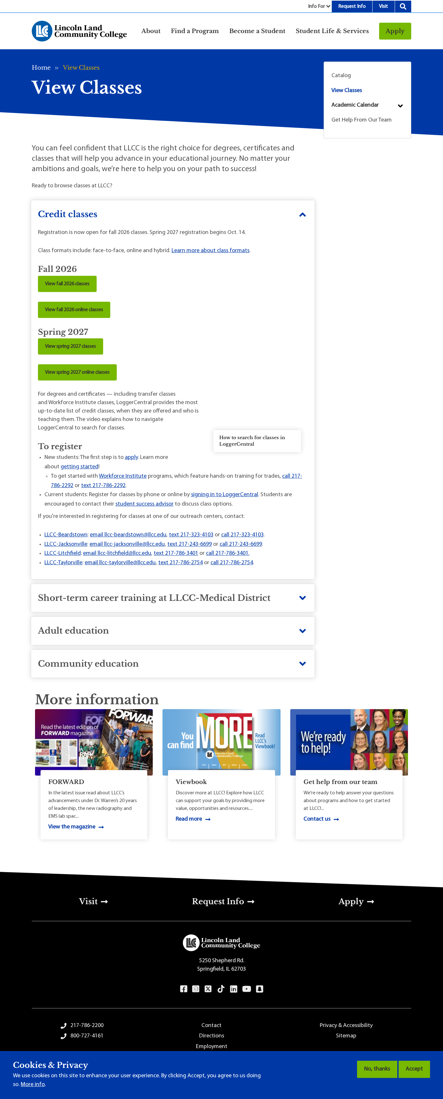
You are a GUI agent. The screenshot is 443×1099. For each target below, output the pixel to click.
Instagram (195, 989)
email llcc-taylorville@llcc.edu (120, 563)
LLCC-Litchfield (62, 553)
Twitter (208, 989)
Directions (211, 1036)
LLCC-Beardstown (66, 535)
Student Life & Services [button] (332, 31)
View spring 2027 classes (70, 346)
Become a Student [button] (257, 31)
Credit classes (67, 214)
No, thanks (377, 1069)
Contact (211, 1026)
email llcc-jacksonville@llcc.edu (127, 544)
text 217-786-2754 (180, 563)
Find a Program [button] (195, 31)
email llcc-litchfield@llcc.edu (117, 553)
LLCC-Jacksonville (65, 544)
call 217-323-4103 (242, 535)
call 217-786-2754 (231, 563)
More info (33, 1085)
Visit (383, 6)
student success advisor (144, 504)
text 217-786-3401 (176, 553)
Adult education (73, 630)
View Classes (346, 91)
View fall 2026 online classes (74, 309)
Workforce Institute (123, 476)
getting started (79, 467)
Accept (414, 1069)
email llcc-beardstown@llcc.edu (128, 535)
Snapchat (259, 989)
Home (41, 67)
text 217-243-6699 (189, 544)
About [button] (151, 31)
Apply (395, 31)
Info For (316, 6)
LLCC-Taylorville (63, 563)
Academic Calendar (355, 105)
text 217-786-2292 (103, 486)
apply (131, 458)
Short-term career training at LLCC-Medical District (154, 598)
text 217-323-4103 (191, 535)
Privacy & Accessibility (346, 1026)
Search (403, 6)
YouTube (246, 989)
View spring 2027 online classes (77, 372)
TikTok (221, 989)
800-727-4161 (86, 1036)
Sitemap (346, 1036)
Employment (211, 1047)
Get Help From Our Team (361, 120)
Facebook (183, 989)
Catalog (341, 76)
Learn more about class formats (210, 251)
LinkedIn (233, 989)
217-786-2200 (86, 1026)
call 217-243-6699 (241, 544)
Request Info (352, 6)
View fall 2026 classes (67, 283)
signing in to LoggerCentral (224, 495)
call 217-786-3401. (227, 553)
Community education (88, 664)
